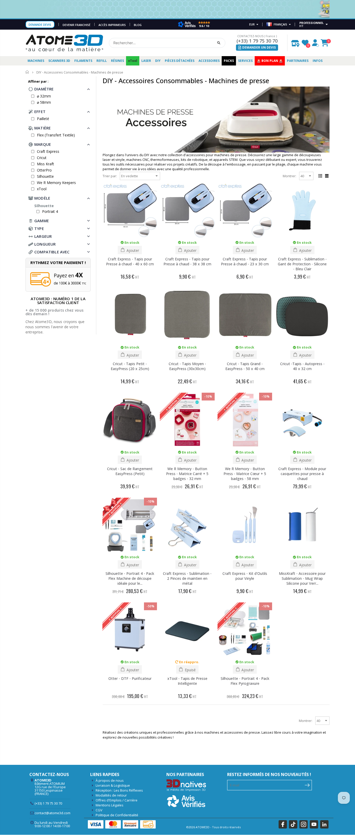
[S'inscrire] (307, 784)
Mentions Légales (109, 805)
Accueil (27, 72)
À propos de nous (110, 780)
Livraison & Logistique (113, 785)
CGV (99, 810)
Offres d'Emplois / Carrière (116, 800)
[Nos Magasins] (295, 42)
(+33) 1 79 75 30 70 (257, 41)
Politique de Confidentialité (117, 815)
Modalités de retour (111, 795)
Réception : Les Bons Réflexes (119, 790)
